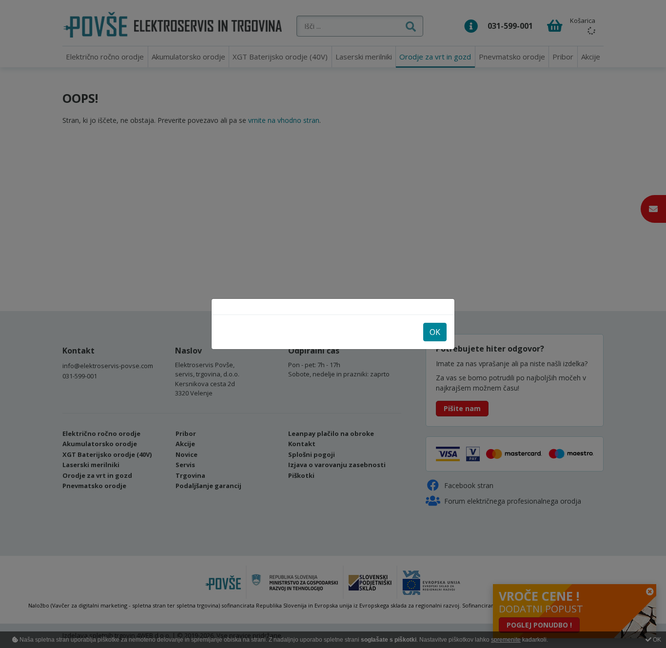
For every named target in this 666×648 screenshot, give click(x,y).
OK (435, 332)
